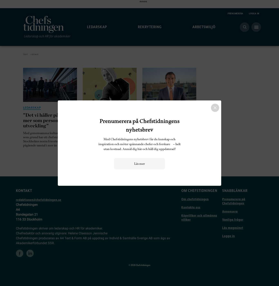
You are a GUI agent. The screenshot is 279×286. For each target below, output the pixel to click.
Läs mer (139, 164)
